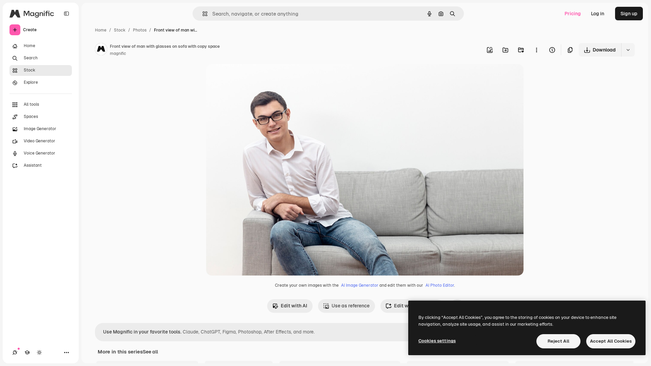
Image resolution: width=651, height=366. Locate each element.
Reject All (558, 341)
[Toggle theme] (39, 352)
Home (100, 30)
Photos (139, 30)
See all (150, 352)
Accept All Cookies (611, 341)
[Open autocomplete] (202, 13)
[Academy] (27, 352)
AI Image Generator (359, 285)
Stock (119, 30)
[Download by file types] (628, 50)
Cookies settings (437, 341)
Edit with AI (294, 306)
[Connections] (14, 352)
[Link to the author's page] (101, 50)
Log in (597, 14)
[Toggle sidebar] (66, 13)
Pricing (573, 14)
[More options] (536, 50)
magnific (118, 53)
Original (249, 77)
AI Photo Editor (440, 285)
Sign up (628, 14)
